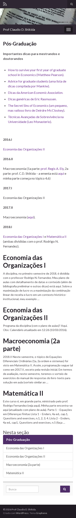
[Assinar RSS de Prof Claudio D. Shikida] (5, 3)
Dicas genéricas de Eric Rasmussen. (32, 99)
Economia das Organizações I (23, 236)
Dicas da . (35, 92)
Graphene (41, 513)
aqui (61, 173)
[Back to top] (67, 509)
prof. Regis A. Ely (52, 168)
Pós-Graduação (18, 439)
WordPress (22, 513)
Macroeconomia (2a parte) (31, 344)
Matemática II (56, 236)
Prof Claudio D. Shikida (19, 29)
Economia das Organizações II (24, 149)
